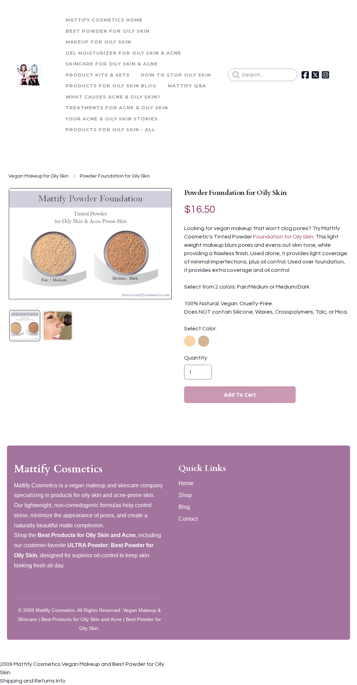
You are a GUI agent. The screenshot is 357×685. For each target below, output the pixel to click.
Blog (184, 507)
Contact (188, 519)
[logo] (28, 75)
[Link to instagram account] (325, 75)
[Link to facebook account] (305, 75)
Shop (185, 495)
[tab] (25, 325)
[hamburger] (48, 70)
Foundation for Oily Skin (283, 236)
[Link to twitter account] (315, 75)
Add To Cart (240, 395)
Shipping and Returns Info (33, 681)
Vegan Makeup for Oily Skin (38, 176)
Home (185, 483)
